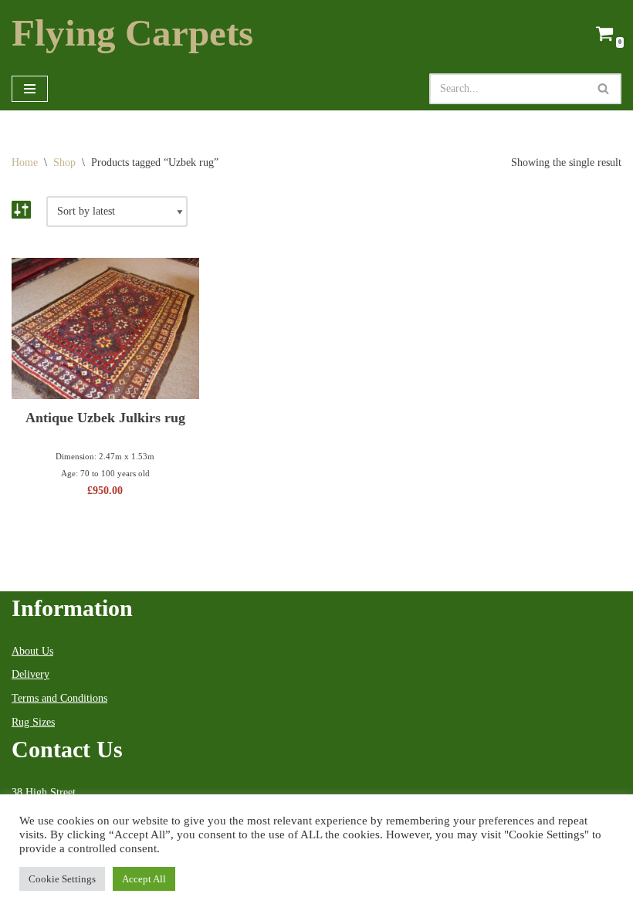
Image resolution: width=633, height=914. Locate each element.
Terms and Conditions (59, 698)
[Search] (604, 88)
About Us (32, 651)
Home (25, 162)
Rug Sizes (33, 722)
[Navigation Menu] (30, 89)
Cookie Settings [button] (62, 879)
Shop (64, 162)
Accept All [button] (144, 879)
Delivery (30, 674)
